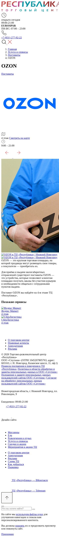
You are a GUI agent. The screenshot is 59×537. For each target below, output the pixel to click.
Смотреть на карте (19, 138)
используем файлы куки (29, 514)
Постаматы (7, 73)
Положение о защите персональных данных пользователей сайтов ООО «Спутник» (26, 376)
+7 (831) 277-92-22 (16, 406)
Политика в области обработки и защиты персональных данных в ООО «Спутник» (29, 370)
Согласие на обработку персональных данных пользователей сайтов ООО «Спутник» (29, 380)
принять (19, 525)
